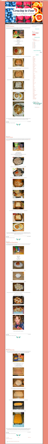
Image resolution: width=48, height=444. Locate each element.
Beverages (34, 58)
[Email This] (6, 236)
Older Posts (29, 437)
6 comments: (29, 432)
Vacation (34, 96)
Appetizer (9, 433)
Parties (33, 83)
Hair (33, 72)
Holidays (34, 73)
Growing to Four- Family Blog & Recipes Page (36, 25)
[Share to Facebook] (8, 236)
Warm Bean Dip (10, 350)
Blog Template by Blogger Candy (11, 441)
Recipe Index (21, 23)
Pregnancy (34, 88)
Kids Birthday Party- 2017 (36, 40)
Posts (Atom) (10, 438)
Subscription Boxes (35, 94)
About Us (14, 23)
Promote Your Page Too (34, 26)
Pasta (9, 237)
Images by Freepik (17, 441)
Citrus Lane (34, 61)
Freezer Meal (34, 68)
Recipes (14, 237)
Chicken (34, 60)
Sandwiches (34, 90)
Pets (33, 85)
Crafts (33, 62)
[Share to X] (7, 236)
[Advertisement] (11, 131)
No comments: (29, 236)
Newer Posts (7, 437)
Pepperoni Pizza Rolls (12, 242)
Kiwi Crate (34, 78)
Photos (33, 86)
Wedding (34, 97)
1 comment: (29, 334)
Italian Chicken (10, 26)
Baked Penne (9, 137)
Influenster (34, 75)
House (33, 74)
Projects (29, 23)
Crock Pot (34, 63)
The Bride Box (34, 95)
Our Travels (36, 23)
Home (9, 23)
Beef (33, 57)
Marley (33, 79)
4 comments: (29, 121)
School (33, 91)
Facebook (34, 66)
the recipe (19, 352)
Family (33, 67)
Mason (33, 80)
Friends (34, 69)
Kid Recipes (9, 335)
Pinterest (11, 237)
